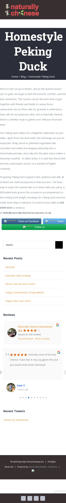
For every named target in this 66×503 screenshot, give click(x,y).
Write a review (42, 338)
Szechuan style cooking (17, 275)
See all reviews (25, 338)
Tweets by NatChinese (16, 419)
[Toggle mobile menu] (60, 7)
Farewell (9, 267)
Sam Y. (21, 385)
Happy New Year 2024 (17, 300)
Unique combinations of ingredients (24, 292)
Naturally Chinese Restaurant (35, 326)
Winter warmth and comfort (20, 284)
